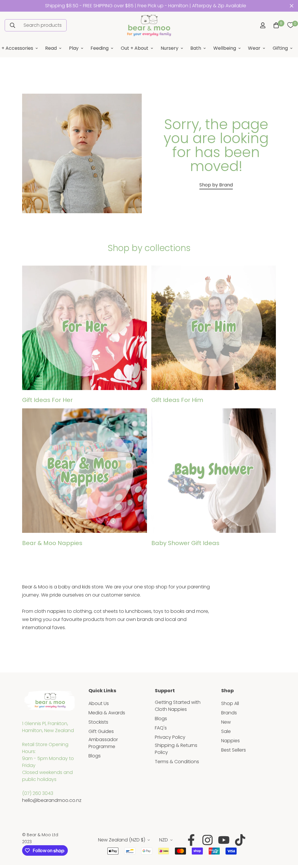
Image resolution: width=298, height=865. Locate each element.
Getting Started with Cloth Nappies (178, 706)
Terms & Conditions (177, 761)
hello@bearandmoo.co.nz (51, 800)
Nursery (169, 48)
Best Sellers (233, 750)
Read (51, 48)
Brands (229, 712)
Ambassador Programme (103, 743)
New (226, 722)
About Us (98, 703)
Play (74, 48)
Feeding (100, 48)
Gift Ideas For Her (47, 400)
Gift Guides (101, 731)
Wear (254, 48)
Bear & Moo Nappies (52, 543)
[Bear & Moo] (149, 25)
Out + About (134, 48)
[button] (275, 25)
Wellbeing (224, 48)
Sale (226, 731)
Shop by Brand (216, 184)
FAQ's (161, 728)
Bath (195, 48)
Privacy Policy (170, 737)
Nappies (230, 740)
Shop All (230, 703)
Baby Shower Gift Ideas (185, 543)
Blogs (94, 755)
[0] (290, 25)
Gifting (280, 48)
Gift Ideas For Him (177, 400)
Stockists (98, 722)
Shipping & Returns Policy (176, 749)
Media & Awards (106, 712)
